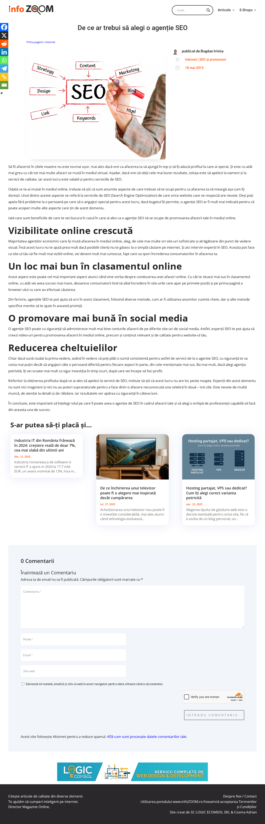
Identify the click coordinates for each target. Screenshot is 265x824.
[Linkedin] (4, 52)
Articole (224, 9)
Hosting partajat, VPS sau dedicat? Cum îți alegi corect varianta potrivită (216, 492)
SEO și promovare (212, 59)
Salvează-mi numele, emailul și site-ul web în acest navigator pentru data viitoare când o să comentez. (94, 684)
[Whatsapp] (4, 60)
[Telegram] (4, 68)
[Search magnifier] (208, 10)
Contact (250, 796)
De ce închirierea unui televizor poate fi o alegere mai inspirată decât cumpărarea (128, 492)
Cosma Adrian (245, 812)
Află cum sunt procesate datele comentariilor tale (146, 736)
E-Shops (246, 9)
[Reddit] (4, 44)
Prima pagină (34, 42)
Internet (50, 42)
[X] (4, 35)
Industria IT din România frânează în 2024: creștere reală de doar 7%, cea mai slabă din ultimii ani (45, 445)
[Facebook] (4, 27)
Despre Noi (232, 796)
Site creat (177, 812)
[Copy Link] (4, 77)
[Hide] (1, 93)
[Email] (4, 85)
